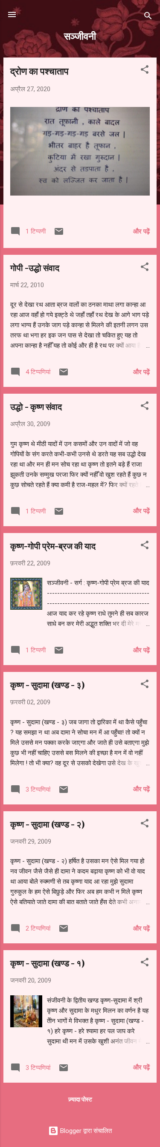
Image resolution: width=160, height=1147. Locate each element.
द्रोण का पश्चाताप (39, 70)
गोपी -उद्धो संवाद (34, 267)
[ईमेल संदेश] (59, 234)
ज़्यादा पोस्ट (80, 1099)
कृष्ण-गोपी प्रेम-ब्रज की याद (53, 545)
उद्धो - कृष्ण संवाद (36, 406)
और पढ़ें (141, 231)
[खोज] (148, 17)
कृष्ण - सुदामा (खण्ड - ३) (47, 684)
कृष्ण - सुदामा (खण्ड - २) (47, 824)
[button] (145, 71)
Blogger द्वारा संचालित (85, 1131)
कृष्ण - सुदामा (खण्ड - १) (47, 962)
